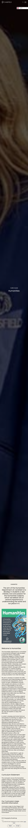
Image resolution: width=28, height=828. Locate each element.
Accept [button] (17, 826)
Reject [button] (10, 826)
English (20, 8)
